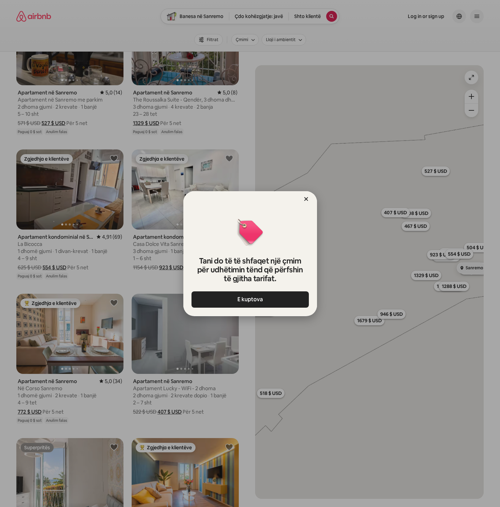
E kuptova (250, 299)
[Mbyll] (306, 199)
